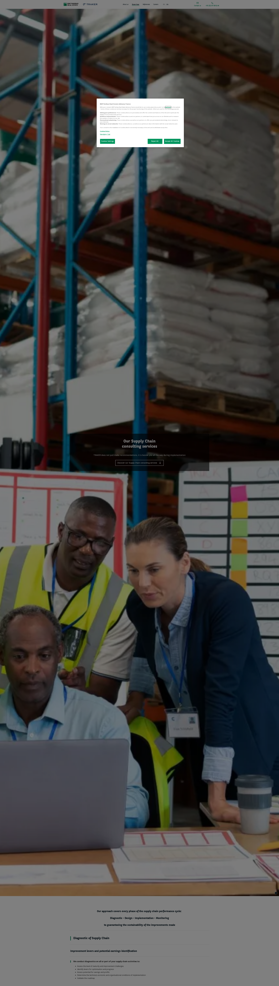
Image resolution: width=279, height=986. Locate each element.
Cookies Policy (104, 131)
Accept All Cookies (172, 141)
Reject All (155, 141)
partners (168, 107)
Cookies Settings (107, 141)
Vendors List (105, 135)
